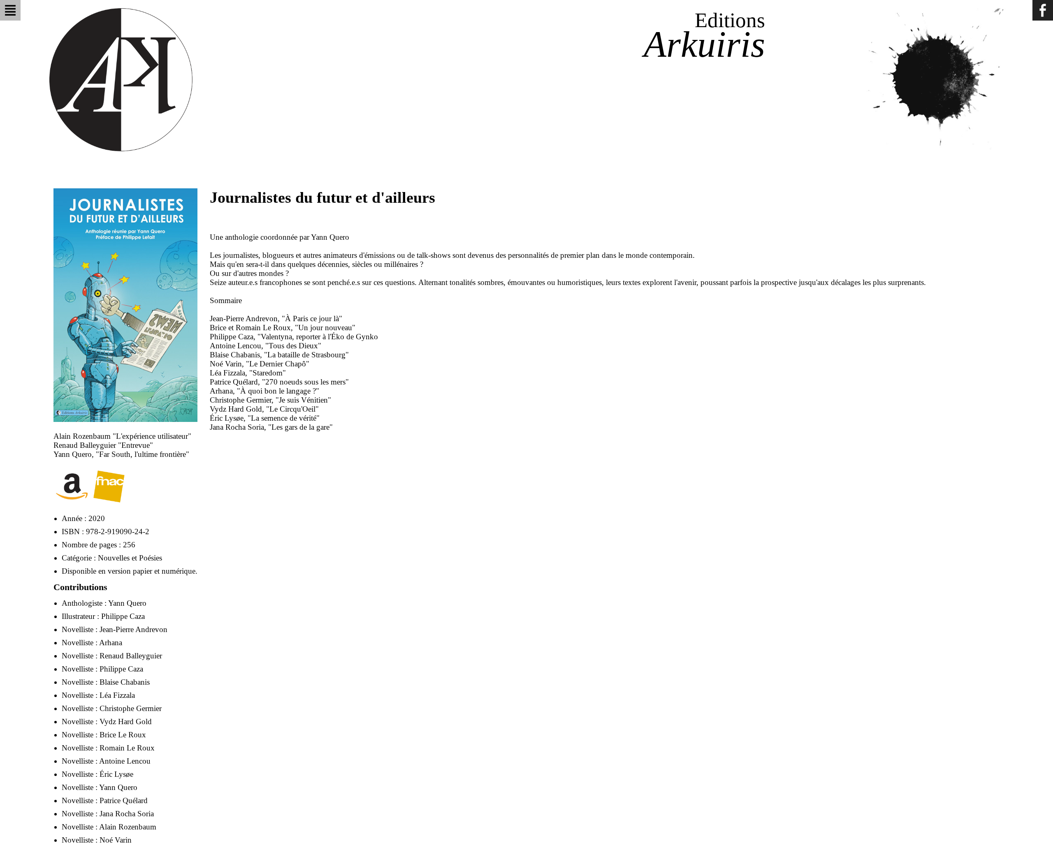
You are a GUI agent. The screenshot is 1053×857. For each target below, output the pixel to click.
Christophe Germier (131, 708)
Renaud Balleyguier (131, 655)
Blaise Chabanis (125, 682)
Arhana (110, 642)
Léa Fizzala (117, 695)
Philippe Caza (123, 616)
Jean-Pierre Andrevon (133, 629)
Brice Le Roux (123, 734)
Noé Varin (116, 840)
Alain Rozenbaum (127, 826)
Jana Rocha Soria (127, 813)
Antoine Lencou (125, 761)
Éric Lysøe (116, 774)
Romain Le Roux (127, 748)
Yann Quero (127, 603)
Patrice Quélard (124, 800)
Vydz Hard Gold (126, 721)
